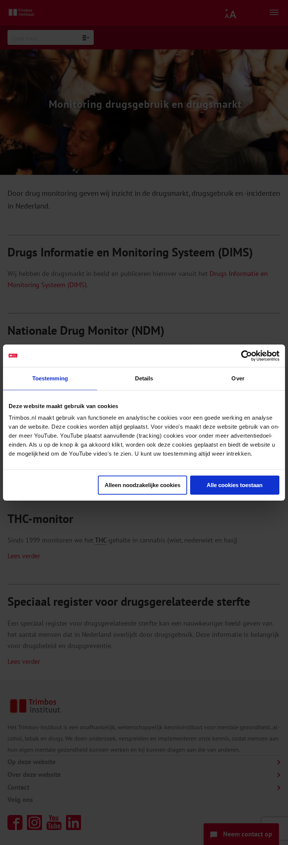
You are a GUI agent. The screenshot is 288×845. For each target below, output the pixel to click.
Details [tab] (144, 378)
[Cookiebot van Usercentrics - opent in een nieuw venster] (246, 355)
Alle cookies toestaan (234, 485)
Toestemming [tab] (50, 378)
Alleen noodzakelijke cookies (142, 485)
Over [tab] (237, 378)
